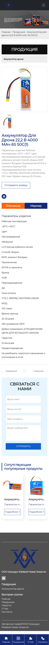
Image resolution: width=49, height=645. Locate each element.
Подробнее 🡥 (12, 512)
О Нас (31, 640)
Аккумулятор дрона (13, 59)
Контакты (43, 640)
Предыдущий (11, 371)
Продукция (18, 32)
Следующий (38, 371)
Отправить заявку (15, 185)
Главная (6, 32)
